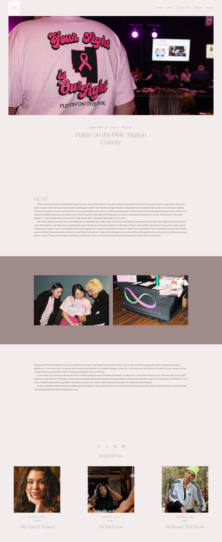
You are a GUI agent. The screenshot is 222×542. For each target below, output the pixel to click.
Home (159, 8)
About (198, 8)
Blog (210, 8)
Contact (184, 8)
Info (170, 8)
